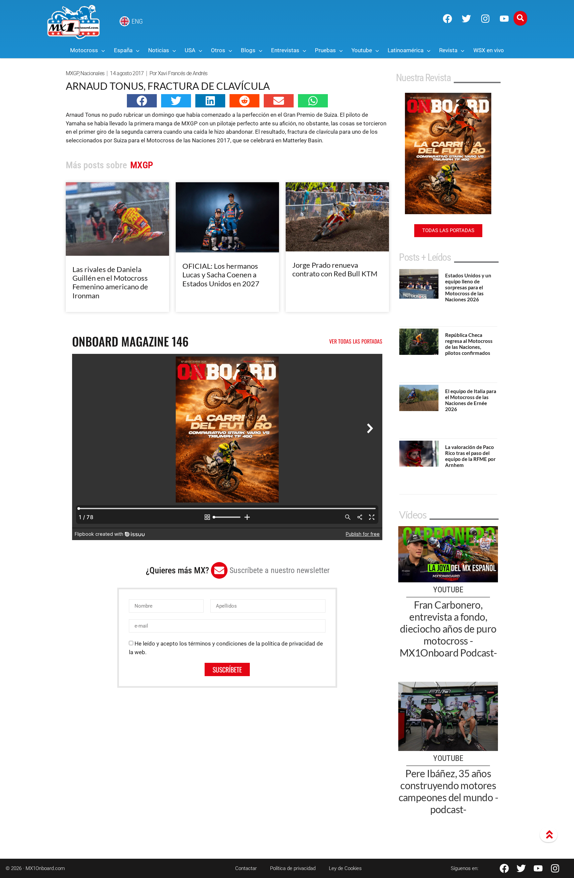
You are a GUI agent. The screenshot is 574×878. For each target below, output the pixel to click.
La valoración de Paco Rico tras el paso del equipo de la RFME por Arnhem (470, 456)
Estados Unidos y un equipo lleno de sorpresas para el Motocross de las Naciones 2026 (468, 287)
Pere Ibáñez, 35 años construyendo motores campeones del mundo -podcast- (448, 791)
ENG (137, 21)
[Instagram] (485, 18)
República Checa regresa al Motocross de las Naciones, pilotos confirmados (469, 344)
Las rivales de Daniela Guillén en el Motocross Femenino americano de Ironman (110, 282)
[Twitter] (466, 18)
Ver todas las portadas (355, 341)
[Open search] (520, 18)
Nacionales (92, 73)
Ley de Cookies (345, 868)
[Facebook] (447, 18)
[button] (142, 100)
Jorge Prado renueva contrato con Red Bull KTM (334, 269)
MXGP (72, 73)
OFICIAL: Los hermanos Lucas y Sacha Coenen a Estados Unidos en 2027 (220, 274)
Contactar (246, 868)
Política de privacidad (293, 868)
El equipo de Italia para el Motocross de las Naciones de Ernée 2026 (470, 400)
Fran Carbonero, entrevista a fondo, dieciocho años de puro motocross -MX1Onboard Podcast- (448, 628)
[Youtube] (504, 18)
